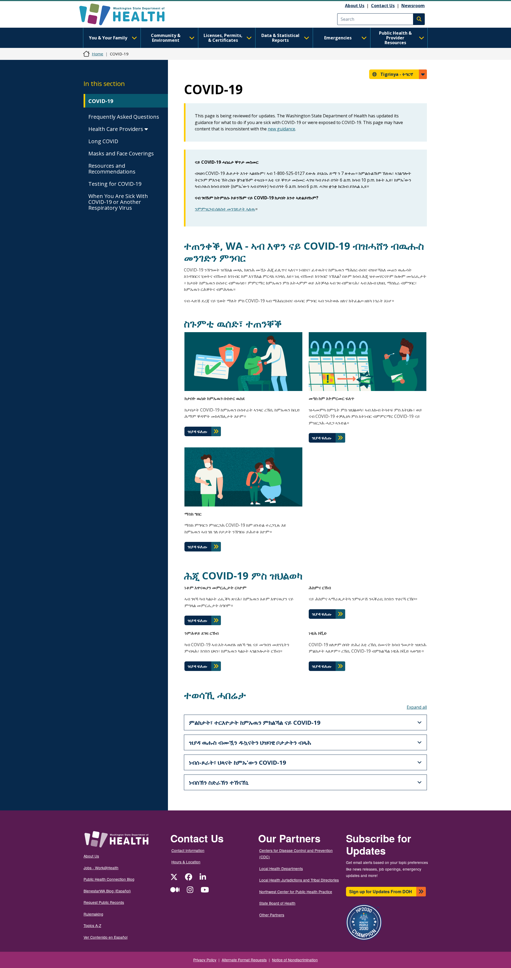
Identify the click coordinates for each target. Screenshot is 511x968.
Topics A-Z (92, 925)
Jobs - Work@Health (101, 867)
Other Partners (271, 914)
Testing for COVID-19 (114, 183)
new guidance (281, 129)
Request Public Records (104, 902)
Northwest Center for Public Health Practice (295, 891)
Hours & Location (185, 861)
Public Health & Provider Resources (395, 38)
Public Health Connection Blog (109, 879)
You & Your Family (108, 38)
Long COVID (103, 141)
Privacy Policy (204, 959)
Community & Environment (165, 37)
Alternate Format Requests (244, 959)
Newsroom (413, 6)
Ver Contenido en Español (105, 937)
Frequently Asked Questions (123, 116)
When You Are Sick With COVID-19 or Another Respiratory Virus (118, 201)
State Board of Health (277, 903)
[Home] (126, 14)
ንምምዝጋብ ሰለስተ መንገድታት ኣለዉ (225, 209)
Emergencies (338, 38)
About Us (354, 6)
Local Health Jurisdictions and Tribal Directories (299, 880)
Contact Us (383, 6)
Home (97, 53)
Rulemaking (93, 914)
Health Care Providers (116, 129)
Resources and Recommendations (111, 168)
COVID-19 (100, 101)
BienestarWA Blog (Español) (107, 890)
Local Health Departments (281, 868)
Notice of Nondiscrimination (295, 959)
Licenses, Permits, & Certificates (223, 37)
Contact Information (187, 850)
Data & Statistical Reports (280, 37)
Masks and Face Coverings (121, 153)
